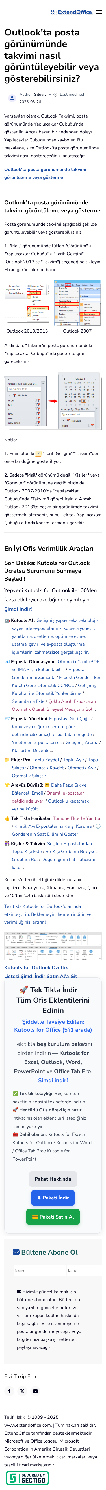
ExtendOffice (75, 12)
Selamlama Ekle (28, 701)
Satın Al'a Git (62, 969)
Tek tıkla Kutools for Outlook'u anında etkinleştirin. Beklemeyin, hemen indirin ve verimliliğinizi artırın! (48, 914)
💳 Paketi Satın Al (53, 1210)
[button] (99, 12)
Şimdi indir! (18, 609)
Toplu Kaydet (46, 760)
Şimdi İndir (33, 969)
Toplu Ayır (73, 760)
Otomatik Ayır (82, 768)
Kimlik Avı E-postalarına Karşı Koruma (53, 826)
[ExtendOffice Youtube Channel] (35, 1384)
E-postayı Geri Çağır (69, 719)
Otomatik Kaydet (47, 768)
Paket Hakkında (53, 1172)
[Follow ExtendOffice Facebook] (9, 1384)
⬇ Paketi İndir (53, 1191)
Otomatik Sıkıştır (29, 776)
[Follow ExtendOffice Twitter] (22, 1384)
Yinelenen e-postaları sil (37, 742)
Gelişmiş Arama (82, 742)
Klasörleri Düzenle (31, 750)
